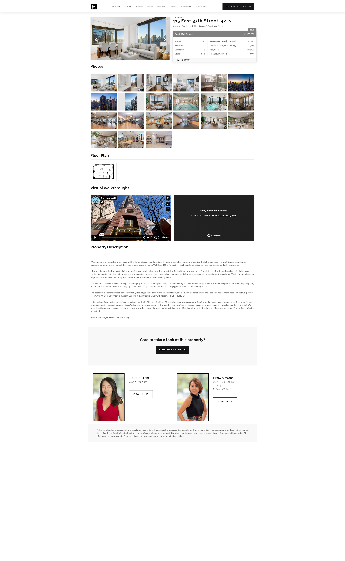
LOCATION (116, 7)
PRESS (173, 7)
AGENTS (150, 7)
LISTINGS (139, 7)
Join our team (238, 6)
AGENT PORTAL (186, 7)
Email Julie (140, 394)
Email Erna (225, 401)
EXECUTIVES (161, 7)
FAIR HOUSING (201, 7)
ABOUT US (128, 7)
